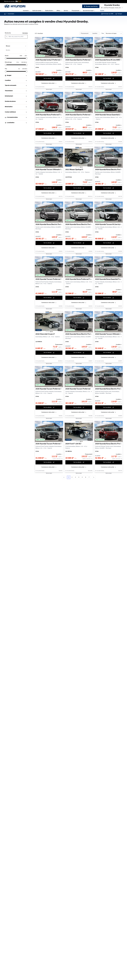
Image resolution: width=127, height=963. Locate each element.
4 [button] (78, 477)
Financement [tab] (84, 33)
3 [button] (75, 477)
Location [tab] (94, 33)
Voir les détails (47, 78)
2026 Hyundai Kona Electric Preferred (110, 169)
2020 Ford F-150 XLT (73, 444)
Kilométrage (8, 62)
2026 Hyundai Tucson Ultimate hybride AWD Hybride (56, 169)
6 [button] (85, 477)
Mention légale (49, 89)
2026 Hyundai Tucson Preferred (77, 389)
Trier (102, 33)
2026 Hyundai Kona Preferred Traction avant (83, 279)
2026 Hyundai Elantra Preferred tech (79, 60)
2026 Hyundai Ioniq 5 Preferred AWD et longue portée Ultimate (61, 60)
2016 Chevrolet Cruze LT (45, 334)
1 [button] (68, 477)
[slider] (6, 58)
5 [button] (82, 477)
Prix (6, 68)
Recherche (8, 33)
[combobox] (16, 46)
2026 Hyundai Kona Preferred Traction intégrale (54, 115)
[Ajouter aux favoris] (61, 39)
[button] (94, 477)
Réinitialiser (25, 33)
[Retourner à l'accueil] (5, 14)
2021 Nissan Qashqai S (74, 169)
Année (6, 55)
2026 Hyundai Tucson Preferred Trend (50, 279)
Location (58, 70)
